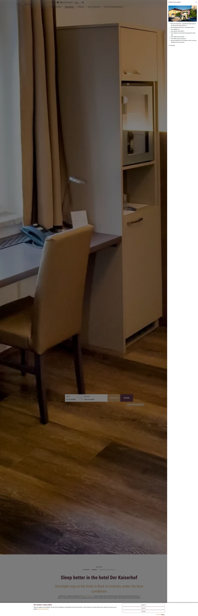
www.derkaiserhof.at (181, 25)
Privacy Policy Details (43, 609)
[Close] (196, 2)
